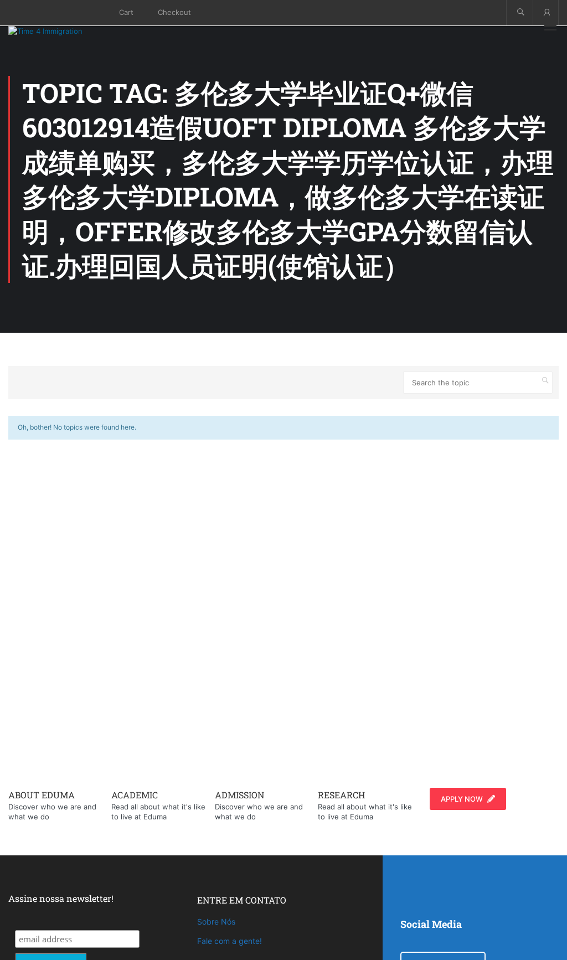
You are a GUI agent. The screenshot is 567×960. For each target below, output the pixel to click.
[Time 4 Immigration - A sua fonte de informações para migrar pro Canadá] (58, 31)
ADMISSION (239, 795)
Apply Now (462, 798)
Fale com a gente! (229, 941)
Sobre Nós (216, 921)
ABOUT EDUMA (41, 795)
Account (546, 12)
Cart (126, 12)
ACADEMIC (134, 795)
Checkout (174, 12)
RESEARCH (341, 795)
